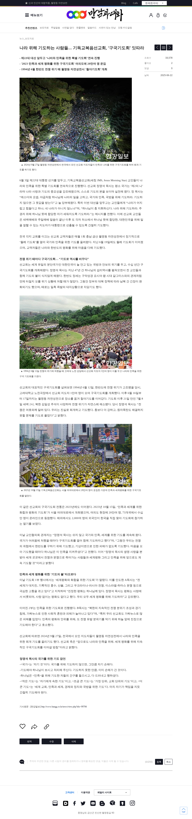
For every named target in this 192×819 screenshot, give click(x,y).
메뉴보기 (37, 15)
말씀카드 (92, 27)
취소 (168, 761)
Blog (123, 3)
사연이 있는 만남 (107, 27)
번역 (29, 741)
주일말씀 (55, 27)
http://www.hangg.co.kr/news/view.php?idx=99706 (64, 706)
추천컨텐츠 (31, 28)
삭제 (73, 741)
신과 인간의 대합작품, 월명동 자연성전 (47, 2)
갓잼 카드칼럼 (125, 27)
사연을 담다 (68, 27)
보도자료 (44, 27)
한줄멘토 (80, 27)
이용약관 (85, 792)
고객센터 (69, 792)
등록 (159, 761)
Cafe (135, 3)
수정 (51, 741)
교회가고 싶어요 (162, 28)
